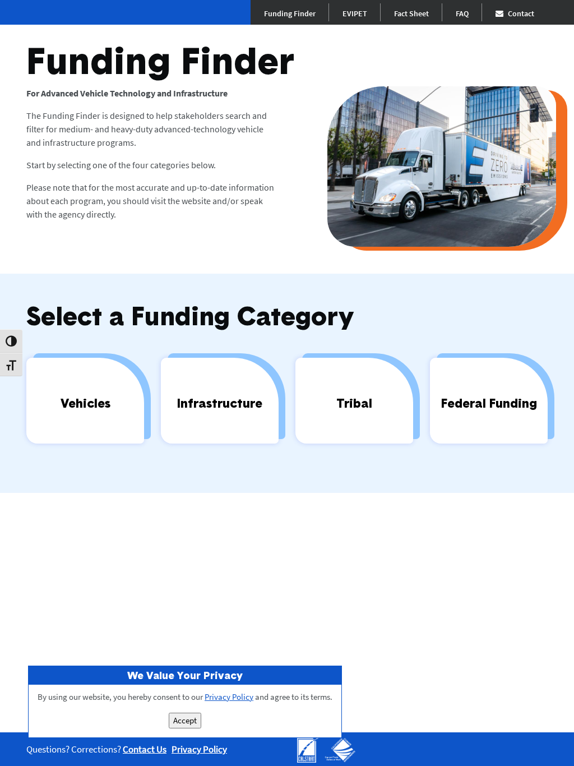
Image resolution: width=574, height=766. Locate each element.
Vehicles (85, 403)
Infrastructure (219, 403)
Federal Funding (489, 403)
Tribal (354, 403)
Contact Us (144, 749)
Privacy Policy (199, 749)
